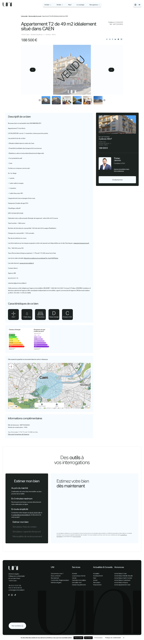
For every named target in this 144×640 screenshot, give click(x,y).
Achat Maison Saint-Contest (123, 578)
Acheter (46, 4)
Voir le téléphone (119, 171)
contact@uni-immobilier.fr (21, 515)
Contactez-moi (117, 180)
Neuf (69, 4)
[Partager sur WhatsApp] (118, 39)
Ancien (95, 580)
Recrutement (55, 578)
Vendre (59, 4)
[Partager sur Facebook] (112, 39)
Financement (97, 585)
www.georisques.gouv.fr (81, 243)
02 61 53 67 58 (35, 512)
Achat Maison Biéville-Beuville (123, 576)
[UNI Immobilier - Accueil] (7, 4)
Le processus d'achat (78, 576)
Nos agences (94, 4)
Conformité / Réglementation (60, 580)
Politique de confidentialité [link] (113, 637)
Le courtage (80, 4)
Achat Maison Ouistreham (122, 580)
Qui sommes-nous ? (57, 573)
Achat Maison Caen (120, 573)
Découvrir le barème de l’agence (18, 434)
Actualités (96, 573)
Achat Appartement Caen (122, 585)
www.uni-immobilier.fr (27, 263)
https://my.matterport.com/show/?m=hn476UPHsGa (41, 258)
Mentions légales (13, 574)
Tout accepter (78, 637)
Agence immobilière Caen (121, 169)
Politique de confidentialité (16, 576)
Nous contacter (56, 576)
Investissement (98, 576)
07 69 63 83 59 (17, 588)
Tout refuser (88, 637)
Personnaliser (98, 637)
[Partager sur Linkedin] (115, 39)
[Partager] (106, 39)
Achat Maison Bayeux (121, 582)
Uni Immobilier (24, 16)
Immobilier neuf (77, 582)
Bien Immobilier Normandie (35, 16)
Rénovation (96, 582)
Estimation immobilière (79, 580)
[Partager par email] (109, 39)
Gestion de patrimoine (79, 585)
